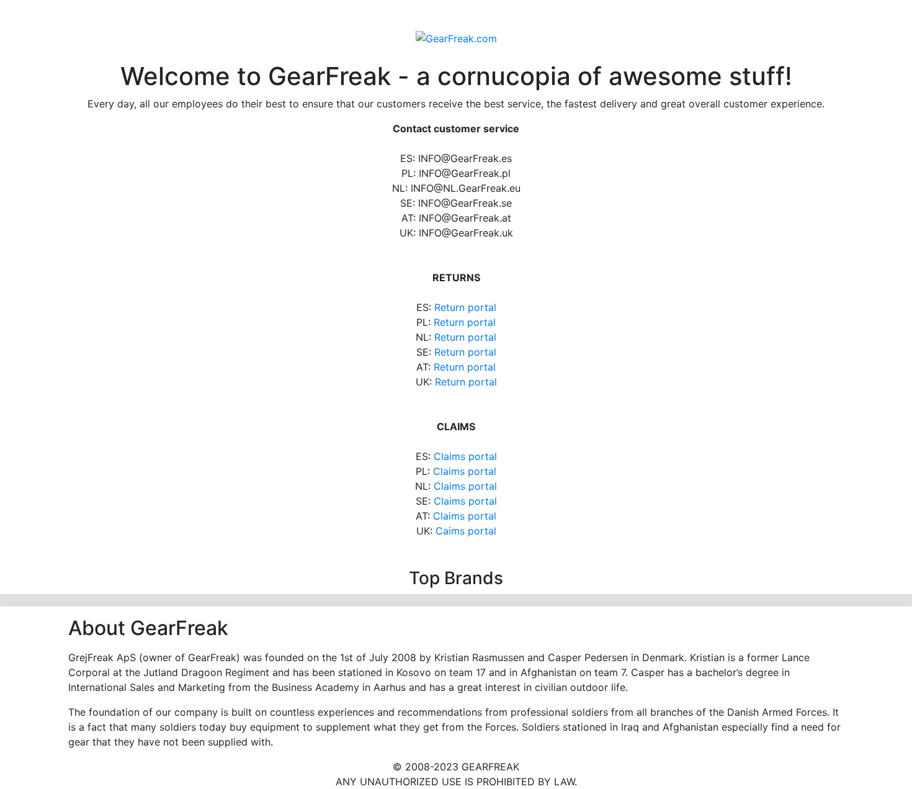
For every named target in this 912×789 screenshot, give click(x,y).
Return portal (465, 307)
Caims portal (466, 531)
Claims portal (465, 456)
